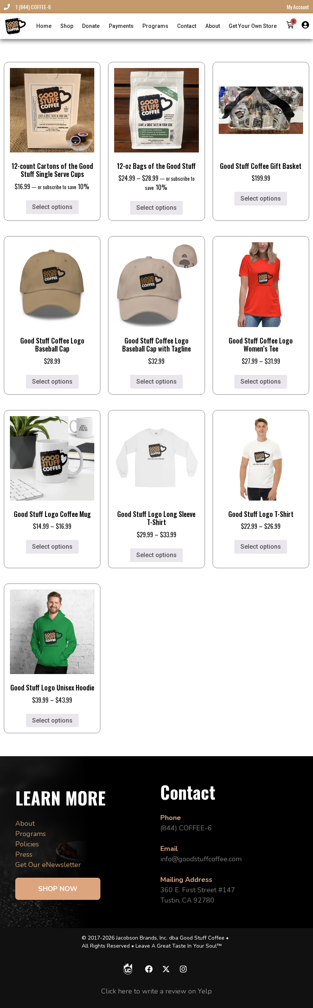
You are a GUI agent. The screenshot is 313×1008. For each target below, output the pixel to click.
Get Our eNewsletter (48, 864)
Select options (52, 207)
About (25, 823)
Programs (30, 833)
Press (23, 854)
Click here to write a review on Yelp (156, 991)
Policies (27, 844)
